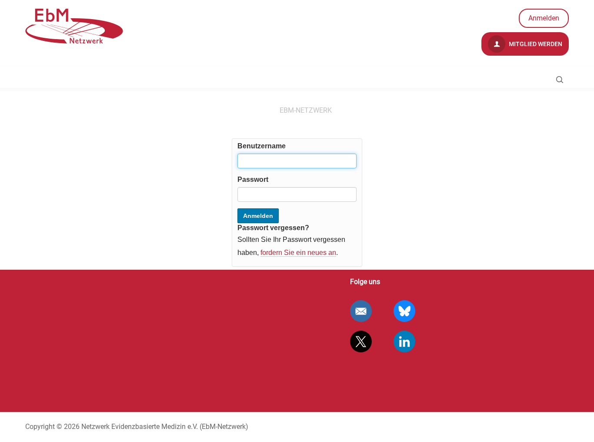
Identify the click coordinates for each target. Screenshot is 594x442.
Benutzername (261, 146)
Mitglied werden (534, 43)
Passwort (252, 179)
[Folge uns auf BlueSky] (404, 311)
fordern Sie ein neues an (298, 252)
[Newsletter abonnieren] (361, 311)
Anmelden (543, 18)
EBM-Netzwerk (306, 110)
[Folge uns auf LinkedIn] (404, 341)
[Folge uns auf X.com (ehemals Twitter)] (361, 341)
